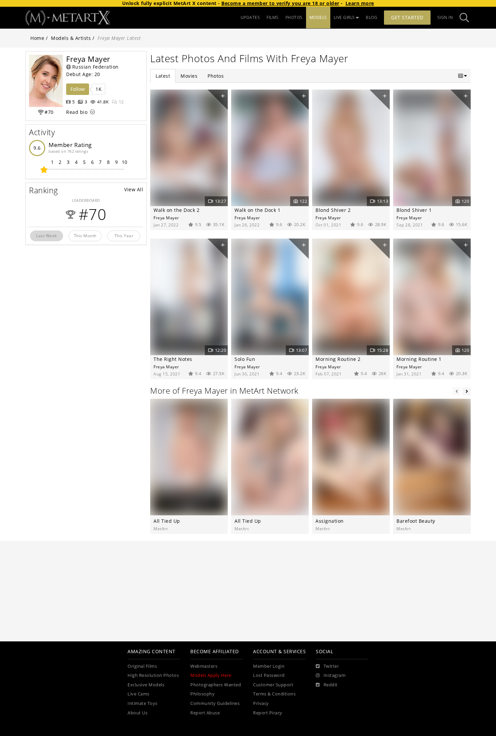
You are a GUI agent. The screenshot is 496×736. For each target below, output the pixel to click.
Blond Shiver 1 (414, 210)
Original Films (142, 666)
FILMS (273, 17)
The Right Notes (173, 359)
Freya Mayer (166, 217)
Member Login (268, 666)
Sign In (445, 17)
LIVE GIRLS (344, 17)
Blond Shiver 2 (333, 210)
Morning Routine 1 (419, 359)
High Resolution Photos (153, 675)
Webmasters (203, 666)
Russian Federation (95, 67)
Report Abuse (205, 713)
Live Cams (138, 694)
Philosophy (202, 694)
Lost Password (269, 675)
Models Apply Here (210, 675)
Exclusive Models (146, 685)
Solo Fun (245, 359)
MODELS (318, 17)
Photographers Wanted (215, 685)
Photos (216, 76)
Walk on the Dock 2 (176, 210)
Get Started (407, 17)
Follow (78, 89)
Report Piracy (267, 713)
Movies (189, 76)
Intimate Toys (143, 703)
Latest (163, 76)
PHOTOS (294, 17)
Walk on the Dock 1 (257, 210)
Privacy (261, 703)
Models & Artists (71, 38)
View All (133, 189)
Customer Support (273, 685)
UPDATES (250, 17)
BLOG (371, 17)
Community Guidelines (215, 703)
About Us (137, 713)
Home (37, 38)
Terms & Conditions (274, 694)
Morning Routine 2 (338, 359)
